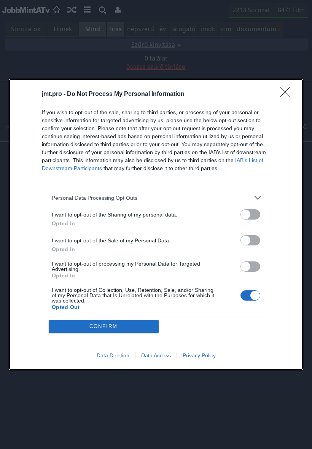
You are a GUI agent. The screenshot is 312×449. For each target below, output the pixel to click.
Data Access (156, 355)
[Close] (287, 94)
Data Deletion (113, 355)
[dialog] (156, 224)
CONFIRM (103, 326)
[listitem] (156, 198)
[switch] (250, 214)
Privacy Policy (199, 355)
